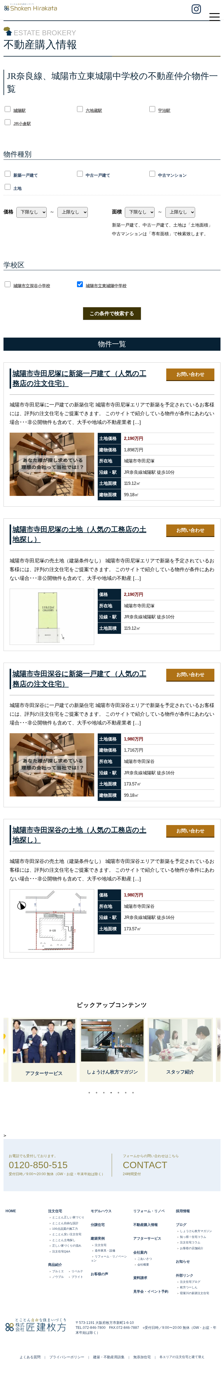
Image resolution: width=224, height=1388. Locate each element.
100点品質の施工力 (65, 1228)
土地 (17, 188)
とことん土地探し (64, 1240)
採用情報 (183, 1211)
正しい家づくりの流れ (66, 1245)
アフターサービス (147, 1238)
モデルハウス (101, 1211)
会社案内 (140, 1252)
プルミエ (58, 1271)
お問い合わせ (190, 374)
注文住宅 (55, 1211)
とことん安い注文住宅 (66, 1234)
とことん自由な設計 (65, 1223)
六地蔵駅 (94, 110)
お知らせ (183, 1261)
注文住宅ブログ (190, 1281)
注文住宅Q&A (61, 1251)
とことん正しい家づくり (68, 1217)
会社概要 (143, 1264)
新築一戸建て (25, 175)
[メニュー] (213, 14)
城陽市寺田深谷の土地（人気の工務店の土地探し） (79, 835)
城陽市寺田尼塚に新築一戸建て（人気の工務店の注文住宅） (79, 378)
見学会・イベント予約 (150, 1291)
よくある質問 (30, 1357)
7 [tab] (134, 1093)
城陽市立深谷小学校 (31, 285)
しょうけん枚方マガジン (196, 1231)
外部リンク (184, 1275)
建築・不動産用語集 (109, 1357)
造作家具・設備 (105, 1250)
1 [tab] (91, 1093)
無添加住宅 (142, 1357)
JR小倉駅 (22, 123)
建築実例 (98, 1238)
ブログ (181, 1225)
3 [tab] (105, 1093)
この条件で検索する (112, 313)
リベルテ (77, 1271)
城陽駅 (19, 110)
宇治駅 (164, 110)
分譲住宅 (98, 1225)
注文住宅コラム (190, 1242)
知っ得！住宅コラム (193, 1236)
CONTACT (145, 1165)
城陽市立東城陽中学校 (106, 285)
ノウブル (58, 1276)
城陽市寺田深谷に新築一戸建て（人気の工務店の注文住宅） (79, 679)
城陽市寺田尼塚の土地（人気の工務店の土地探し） (79, 534)
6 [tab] (127, 1093)
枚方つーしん (188, 1287)
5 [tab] (120, 1093)
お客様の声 (99, 1274)
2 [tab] (98, 1093)
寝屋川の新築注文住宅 (194, 1293)
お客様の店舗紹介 (191, 1248)
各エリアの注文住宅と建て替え (182, 1357)
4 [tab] (113, 1093)
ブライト (77, 1276)
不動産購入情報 (145, 1225)
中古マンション (172, 175)
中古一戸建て (98, 175)
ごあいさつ (144, 1258)
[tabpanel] (112, 1050)
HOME (11, 1211)
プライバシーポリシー (66, 1357)
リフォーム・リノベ (149, 1211)
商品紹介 (55, 1265)
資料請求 (140, 1278)
